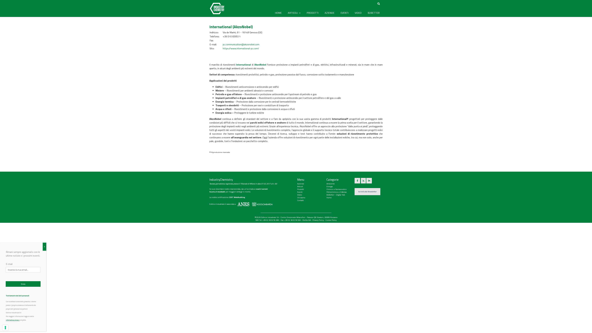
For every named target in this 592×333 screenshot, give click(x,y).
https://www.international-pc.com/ (241, 48)
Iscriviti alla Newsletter (367, 191)
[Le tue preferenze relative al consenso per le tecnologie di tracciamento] (5, 328)
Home (278, 13)
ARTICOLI (293, 13)
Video (299, 194)
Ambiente (331, 183)
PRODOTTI (313, 13)
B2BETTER (374, 13)
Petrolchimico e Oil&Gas (337, 192)
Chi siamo (301, 197)
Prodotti (300, 189)
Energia (330, 186)
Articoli (300, 186)
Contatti (300, 200)
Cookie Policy (331, 220)
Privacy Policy (318, 220)
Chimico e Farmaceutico (337, 189)
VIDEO (358, 13)
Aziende (300, 183)
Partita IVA (306, 220)
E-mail (9, 264)
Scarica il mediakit (217, 191)
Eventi (299, 192)
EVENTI (345, 13)
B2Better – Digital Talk (336, 194)
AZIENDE (329, 13)
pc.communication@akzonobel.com (241, 44)
